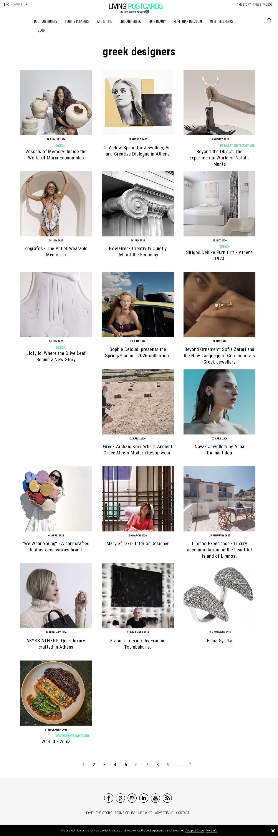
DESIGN (60, 145)
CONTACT (183, 813)
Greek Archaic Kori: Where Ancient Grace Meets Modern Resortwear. (137, 450)
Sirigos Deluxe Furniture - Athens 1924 (219, 255)
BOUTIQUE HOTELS (45, 21)
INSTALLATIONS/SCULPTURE (237, 145)
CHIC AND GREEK (130, 21)
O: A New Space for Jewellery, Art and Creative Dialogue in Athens (138, 151)
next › (189, 764)
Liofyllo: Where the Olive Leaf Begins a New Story (56, 356)
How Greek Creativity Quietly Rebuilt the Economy (138, 251)
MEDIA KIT (145, 813)
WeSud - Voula (56, 741)
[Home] (140, 6)
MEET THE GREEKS (221, 21)
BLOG (41, 30)
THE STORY (244, 4)
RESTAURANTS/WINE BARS (73, 736)
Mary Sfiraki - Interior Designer (137, 543)
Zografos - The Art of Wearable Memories (56, 251)
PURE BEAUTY (157, 21)
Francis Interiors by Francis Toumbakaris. (137, 644)
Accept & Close (194, 830)
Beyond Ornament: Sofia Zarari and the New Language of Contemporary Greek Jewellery (219, 356)
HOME (89, 813)
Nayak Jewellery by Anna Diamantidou (219, 450)
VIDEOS (268, 4)
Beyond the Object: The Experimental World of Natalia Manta (219, 158)
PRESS (257, 4)
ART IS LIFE (104, 21)
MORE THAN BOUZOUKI (188, 21)
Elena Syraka (219, 640)
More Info (211, 830)
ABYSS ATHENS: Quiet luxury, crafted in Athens (56, 644)
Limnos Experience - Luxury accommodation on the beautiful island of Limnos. (219, 550)
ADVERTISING (164, 813)
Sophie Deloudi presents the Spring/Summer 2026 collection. (137, 352)
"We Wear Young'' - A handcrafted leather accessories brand (56, 546)
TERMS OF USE (125, 813)
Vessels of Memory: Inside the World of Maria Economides (55, 155)
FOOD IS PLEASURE (77, 21)
